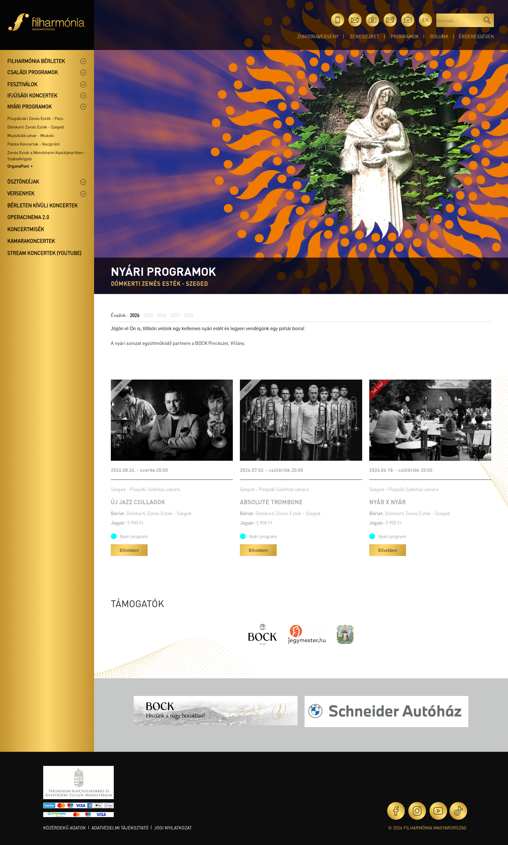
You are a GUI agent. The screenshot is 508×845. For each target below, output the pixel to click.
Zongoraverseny (317, 36)
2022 (188, 315)
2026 (134, 315)
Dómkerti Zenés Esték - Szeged (35, 126)
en (425, 20)
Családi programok (32, 72)
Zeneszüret (364, 36)
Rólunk (439, 36)
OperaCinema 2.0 (28, 217)
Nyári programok (29, 106)
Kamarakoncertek (31, 241)
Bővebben (129, 550)
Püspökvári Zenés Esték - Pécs (35, 118)
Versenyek (20, 193)
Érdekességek (476, 36)
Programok (405, 36)
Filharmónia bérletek (36, 61)
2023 (175, 315)
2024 (161, 315)
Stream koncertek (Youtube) (44, 253)
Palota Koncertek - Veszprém (33, 143)
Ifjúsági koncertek (32, 95)
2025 (148, 315)
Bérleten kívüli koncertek (42, 205)
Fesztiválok (22, 84)
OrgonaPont (18, 165)
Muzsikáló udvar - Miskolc (30, 135)
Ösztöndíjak (23, 181)
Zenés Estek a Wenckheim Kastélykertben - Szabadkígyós (46, 155)
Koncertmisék (25, 229)
